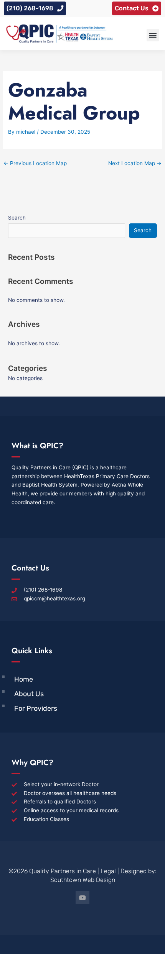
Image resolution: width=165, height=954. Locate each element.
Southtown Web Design (82, 880)
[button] (153, 35)
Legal (108, 871)
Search (17, 218)
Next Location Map (135, 163)
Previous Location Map (35, 163)
